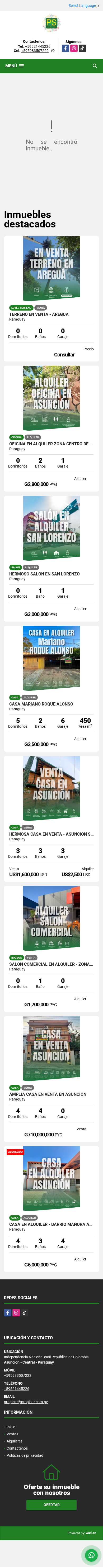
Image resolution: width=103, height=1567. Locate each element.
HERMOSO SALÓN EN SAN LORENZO (44, 574)
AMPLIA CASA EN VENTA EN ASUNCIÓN (47, 1094)
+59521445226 (37, 46)
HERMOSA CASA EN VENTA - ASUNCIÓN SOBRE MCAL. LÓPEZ (51, 834)
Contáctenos (17, 1448)
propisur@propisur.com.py (26, 1402)
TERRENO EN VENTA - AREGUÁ (39, 314)
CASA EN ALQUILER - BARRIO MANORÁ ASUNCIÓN (51, 1224)
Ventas (12, 1434)
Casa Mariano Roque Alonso (41, 704)
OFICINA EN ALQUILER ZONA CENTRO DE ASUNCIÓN (51, 444)
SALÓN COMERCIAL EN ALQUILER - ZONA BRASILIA (51, 964)
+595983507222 (35, 51)
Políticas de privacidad (25, 1455)
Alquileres (14, 1441)
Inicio (11, 1427)
